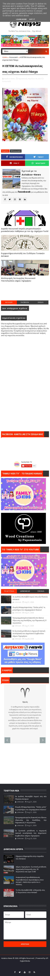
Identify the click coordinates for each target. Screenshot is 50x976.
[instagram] (29, 972)
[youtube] (25, 972)
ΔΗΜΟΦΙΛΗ (25, 591)
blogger (8, 302)
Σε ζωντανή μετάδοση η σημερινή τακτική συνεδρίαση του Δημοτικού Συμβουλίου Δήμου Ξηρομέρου (29, 633)
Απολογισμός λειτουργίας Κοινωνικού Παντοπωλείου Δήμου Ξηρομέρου (18, 279)
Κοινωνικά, (6, 81)
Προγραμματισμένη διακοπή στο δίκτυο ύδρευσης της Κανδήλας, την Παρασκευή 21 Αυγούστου (30, 620)
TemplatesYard (21, 964)
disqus (40, 302)
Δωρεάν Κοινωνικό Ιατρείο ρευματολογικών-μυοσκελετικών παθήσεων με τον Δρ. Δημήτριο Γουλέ (24, 229)
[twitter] (20, 972)
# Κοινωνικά (16, 151)
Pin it (16, 163)
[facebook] (15, 972)
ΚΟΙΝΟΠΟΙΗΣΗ (16, 157)
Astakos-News (7, 958)
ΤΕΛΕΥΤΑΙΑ (9, 591)
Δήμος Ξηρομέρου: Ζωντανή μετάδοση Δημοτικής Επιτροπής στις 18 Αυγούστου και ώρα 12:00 (31, 869)
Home (4, 57)
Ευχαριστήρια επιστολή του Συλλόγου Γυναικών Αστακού (23, 254)
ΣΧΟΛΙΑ (41, 591)
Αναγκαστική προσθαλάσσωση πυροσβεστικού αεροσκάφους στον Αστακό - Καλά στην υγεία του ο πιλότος (30, 881)
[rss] (34, 972)
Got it (32, 19)
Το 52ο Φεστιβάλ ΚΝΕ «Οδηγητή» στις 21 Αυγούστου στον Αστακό (30, 891)
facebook (25, 302)
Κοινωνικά (13, 57)
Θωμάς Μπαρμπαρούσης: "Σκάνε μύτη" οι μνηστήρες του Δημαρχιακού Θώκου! (29, 608)
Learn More (21, 19)
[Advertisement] (25, 294)
